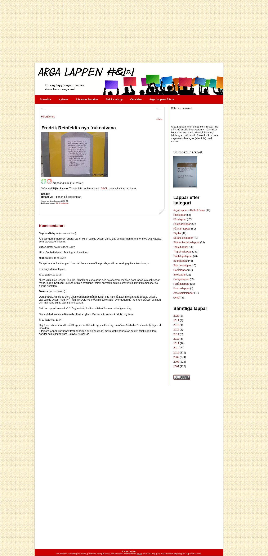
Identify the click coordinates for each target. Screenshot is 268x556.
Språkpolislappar (183, 237)
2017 (176, 320)
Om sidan (136, 99)
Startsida (45, 99)
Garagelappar (181, 279)
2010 (176, 352)
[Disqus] (102, 387)
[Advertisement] (129, 31)
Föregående (48, 116)
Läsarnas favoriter (87, 99)
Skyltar (177, 233)
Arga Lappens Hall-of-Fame (189, 210)
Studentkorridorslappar (186, 242)
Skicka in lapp (114, 99)
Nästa (159, 119)
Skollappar (179, 274)
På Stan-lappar (62, 203)
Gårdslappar (180, 270)
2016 (176, 325)
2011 (176, 348)
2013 (176, 338)
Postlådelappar (182, 224)
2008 (176, 361)
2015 (176, 329)
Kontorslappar (181, 288)
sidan (139, 553)
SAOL (104, 188)
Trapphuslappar (182, 251)
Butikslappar (180, 260)
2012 (176, 343)
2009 (176, 357)
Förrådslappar (181, 283)
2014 (176, 334)
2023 (176, 315)
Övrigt (177, 297)
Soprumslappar (182, 265)
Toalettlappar (181, 247)
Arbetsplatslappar (183, 293)
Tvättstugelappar (183, 256)
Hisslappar (179, 214)
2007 (176, 366)
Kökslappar (180, 219)
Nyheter (63, 99)
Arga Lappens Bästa (161, 99)
